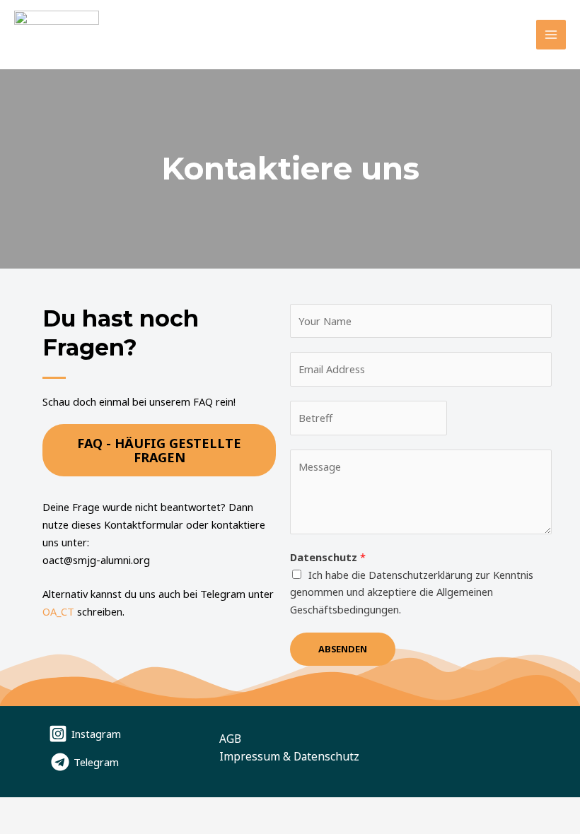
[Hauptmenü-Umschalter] (551, 34)
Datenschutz (328, 557)
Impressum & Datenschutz (289, 756)
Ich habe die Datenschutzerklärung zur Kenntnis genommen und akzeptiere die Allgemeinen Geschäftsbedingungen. (411, 592)
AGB (230, 738)
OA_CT (58, 611)
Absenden (342, 648)
